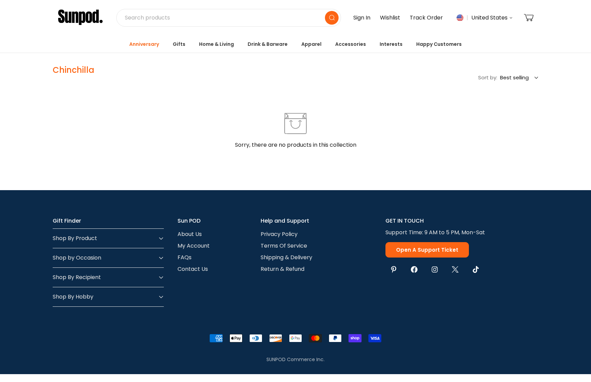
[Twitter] (455, 269)
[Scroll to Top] (578, 345)
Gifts (179, 44)
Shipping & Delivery (286, 257)
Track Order (426, 18)
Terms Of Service (284, 246)
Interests (391, 44)
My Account (194, 246)
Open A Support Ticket (427, 249)
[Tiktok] (476, 269)
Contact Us (193, 269)
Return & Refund (282, 269)
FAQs (185, 257)
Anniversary (144, 44)
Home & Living (216, 44)
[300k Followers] (414, 269)
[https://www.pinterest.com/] (393, 269)
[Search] (332, 18)
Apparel (311, 44)
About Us (190, 234)
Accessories (350, 44)
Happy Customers (439, 44)
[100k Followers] (434, 269)
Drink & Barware (268, 44)
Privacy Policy (279, 234)
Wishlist (390, 18)
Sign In (361, 18)
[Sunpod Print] (80, 17)
